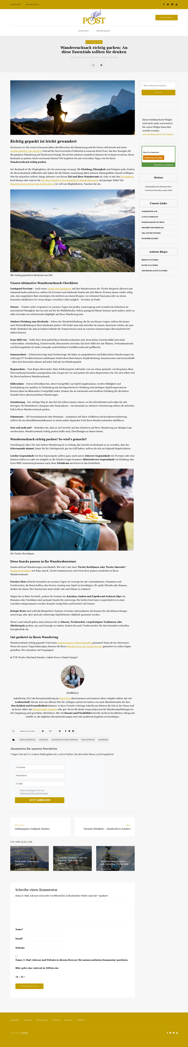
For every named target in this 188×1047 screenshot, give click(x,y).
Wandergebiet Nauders (45, 709)
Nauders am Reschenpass (65, 740)
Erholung (42, 1020)
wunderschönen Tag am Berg (25, 151)
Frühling (94, 57)
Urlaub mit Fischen (151, 233)
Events (81, 1020)
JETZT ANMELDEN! (39, 800)
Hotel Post (65, 698)
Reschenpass (88, 740)
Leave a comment (27, 731)
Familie (85, 57)
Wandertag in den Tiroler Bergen (84, 646)
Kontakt (15, 4)
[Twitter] (114, 65)
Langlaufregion (150, 217)
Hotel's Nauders (150, 265)
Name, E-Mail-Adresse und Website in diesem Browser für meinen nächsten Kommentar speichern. (71, 960)
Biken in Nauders (150, 260)
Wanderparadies (150, 238)
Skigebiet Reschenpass (153, 227)
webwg (24, 1032)
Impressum (32, 4)
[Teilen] (107, 65)
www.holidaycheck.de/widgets (158, 134)
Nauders (43, 740)
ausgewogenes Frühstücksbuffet (75, 642)
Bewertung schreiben (154, 158)
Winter (28, 1020)
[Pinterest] (120, 65)
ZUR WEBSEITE (166, 17)
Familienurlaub (149, 211)
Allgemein (75, 57)
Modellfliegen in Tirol (153, 222)
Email (19, 938)
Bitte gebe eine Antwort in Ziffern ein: (37, 968)
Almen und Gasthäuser (59, 288)
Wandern (113, 57)
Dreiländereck (27, 740)
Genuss (56, 1020)
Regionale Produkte (20, 570)
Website (20, 947)
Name (19, 929)
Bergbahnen (127, 176)
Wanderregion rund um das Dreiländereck (32, 183)
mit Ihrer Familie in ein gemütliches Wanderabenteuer (70, 180)
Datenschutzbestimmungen (34, 793)
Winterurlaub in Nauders (154, 271)
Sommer (104, 57)
